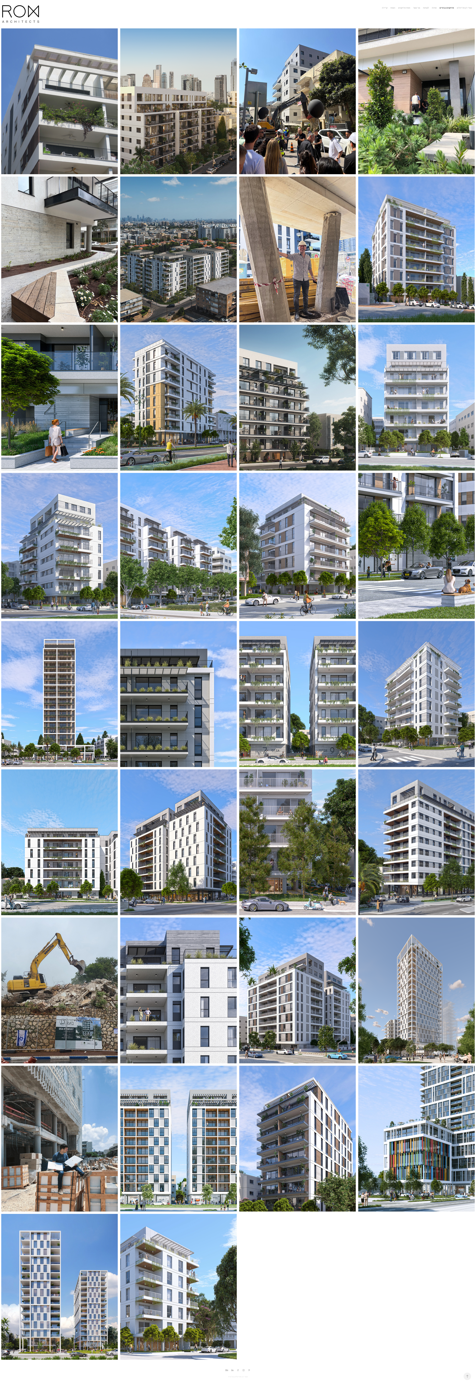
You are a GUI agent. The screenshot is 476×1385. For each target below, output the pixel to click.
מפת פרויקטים (404, 8)
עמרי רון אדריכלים (464, 8)
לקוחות (426, 8)
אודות (434, 8)
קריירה (384, 8)
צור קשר (416, 8)
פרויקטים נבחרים (447, 8)
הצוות (392, 8)
